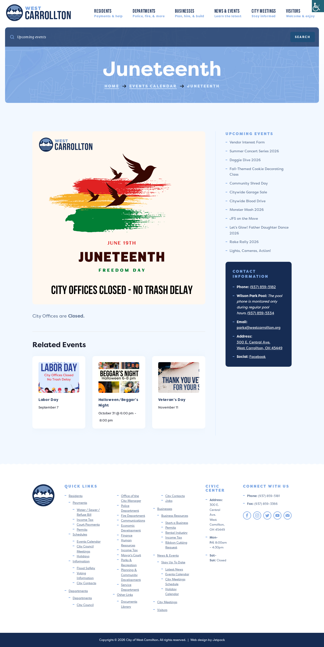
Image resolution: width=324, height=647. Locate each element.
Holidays (83, 556)
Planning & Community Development (131, 575)
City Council (85, 605)
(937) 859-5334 (260, 312)
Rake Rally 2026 (244, 241)
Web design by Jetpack (207, 640)
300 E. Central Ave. (253, 342)
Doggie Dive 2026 (245, 159)
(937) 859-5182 (263, 286)
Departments (149, 12)
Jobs (168, 500)
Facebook (257, 356)
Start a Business (176, 523)
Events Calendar (88, 541)
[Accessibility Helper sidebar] (318, 6)
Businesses (189, 12)
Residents (108, 12)
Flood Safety (86, 568)
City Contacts (86, 583)
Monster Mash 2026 (247, 209)
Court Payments (88, 524)
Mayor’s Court (131, 555)
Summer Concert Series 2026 (254, 151)
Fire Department (133, 515)
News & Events (228, 12)
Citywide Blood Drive (248, 200)
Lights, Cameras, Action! (250, 250)
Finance (126, 535)
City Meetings (264, 12)
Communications (133, 520)
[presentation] (58, 377)
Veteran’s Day (171, 399)
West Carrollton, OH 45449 (259, 347)
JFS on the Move (244, 218)
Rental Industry (176, 532)
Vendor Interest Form (247, 142)
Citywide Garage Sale (248, 192)
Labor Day (48, 399)
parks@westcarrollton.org (258, 327)
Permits (82, 529)
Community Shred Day (249, 183)
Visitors (300, 12)
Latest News (174, 569)
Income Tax (85, 519)
